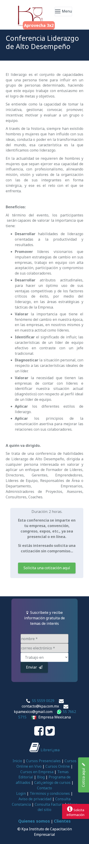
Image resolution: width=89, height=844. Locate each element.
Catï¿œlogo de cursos (52, 782)
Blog (41, 777)
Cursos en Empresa (36, 771)
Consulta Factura (49, 804)
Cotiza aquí (83, 776)
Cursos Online (57, 766)
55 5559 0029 (43, 700)
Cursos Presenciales (43, 760)
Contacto (44, 787)
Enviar (32, 667)
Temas (63, 771)
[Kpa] (30, 11)
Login (21, 793)
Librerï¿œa (50, 749)
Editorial (25, 777)
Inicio (17, 760)
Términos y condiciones (50, 793)
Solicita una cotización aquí (47, 567)
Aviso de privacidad (34, 798)
